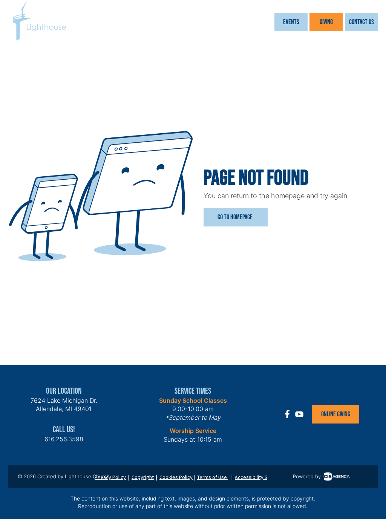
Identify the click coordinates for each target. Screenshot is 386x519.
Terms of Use (212, 477)
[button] (291, 22)
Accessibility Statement (262, 477)
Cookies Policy (176, 477)
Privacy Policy (110, 477)
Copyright (143, 477)
